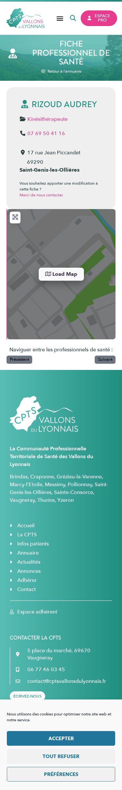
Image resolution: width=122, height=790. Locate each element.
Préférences (61, 774)
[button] (60, 18)
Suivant (105, 359)
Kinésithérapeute (47, 119)
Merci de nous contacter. (41, 195)
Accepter (61, 738)
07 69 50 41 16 (46, 133)
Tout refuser (61, 756)
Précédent (19, 359)
